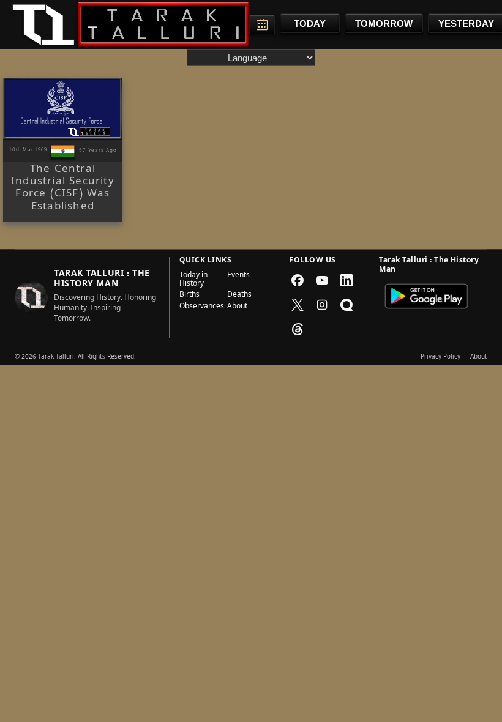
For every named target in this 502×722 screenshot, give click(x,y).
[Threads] (297, 329)
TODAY (310, 23)
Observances (199, 307)
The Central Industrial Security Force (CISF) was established (62, 189)
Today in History (193, 280)
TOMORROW (384, 23)
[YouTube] (322, 280)
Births (189, 295)
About (237, 307)
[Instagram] (322, 304)
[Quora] (346, 304)
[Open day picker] (262, 24)
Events (238, 276)
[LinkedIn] (346, 280)
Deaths (239, 295)
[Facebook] (297, 280)
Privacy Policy (440, 357)
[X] (297, 304)
